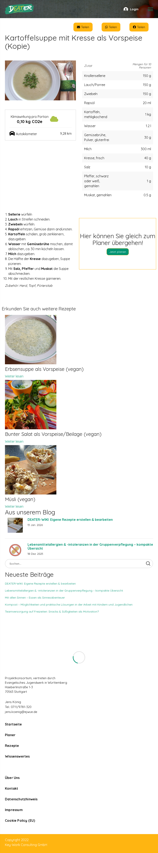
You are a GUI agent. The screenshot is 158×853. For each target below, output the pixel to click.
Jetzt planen (117, 252)
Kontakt (11, 788)
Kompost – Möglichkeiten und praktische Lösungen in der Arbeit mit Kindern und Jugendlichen (68, 604)
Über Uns (12, 778)
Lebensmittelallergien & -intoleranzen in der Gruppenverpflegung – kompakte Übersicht (90, 546)
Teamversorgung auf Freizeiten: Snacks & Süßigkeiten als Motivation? (52, 611)
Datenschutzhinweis (21, 799)
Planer (10, 735)
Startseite (13, 724)
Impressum (14, 810)
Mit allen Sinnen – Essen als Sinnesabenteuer (35, 597)
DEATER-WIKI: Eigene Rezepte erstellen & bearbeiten (70, 520)
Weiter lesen (14, 376)
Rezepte (12, 746)
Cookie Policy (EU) (20, 820)
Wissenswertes (17, 756)
